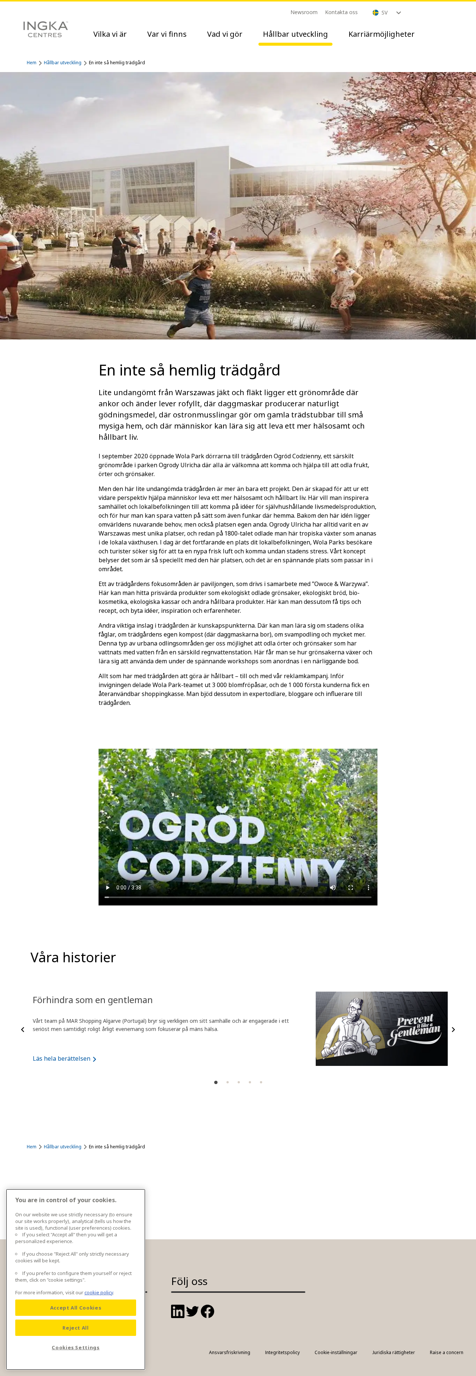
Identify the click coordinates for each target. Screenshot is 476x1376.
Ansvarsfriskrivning (229, 1352)
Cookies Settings (76, 1347)
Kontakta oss (341, 12)
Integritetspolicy (282, 1352)
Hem (31, 62)
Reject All (75, 1327)
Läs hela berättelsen (61, 1058)
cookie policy (98, 1292)
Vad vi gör (224, 34)
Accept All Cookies (76, 1307)
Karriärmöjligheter (381, 34)
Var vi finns (167, 34)
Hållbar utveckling (295, 34)
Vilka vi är (110, 34)
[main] (75, 1279)
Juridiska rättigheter (393, 1352)
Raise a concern (446, 1352)
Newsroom (304, 12)
